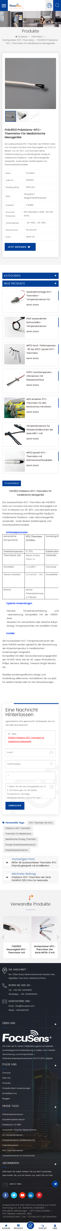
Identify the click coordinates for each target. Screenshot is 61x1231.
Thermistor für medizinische (18, 833)
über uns (6, 1078)
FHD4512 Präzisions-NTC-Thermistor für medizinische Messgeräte (26, 739)
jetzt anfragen (17, 247)
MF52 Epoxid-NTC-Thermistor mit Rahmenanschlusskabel (39, 456)
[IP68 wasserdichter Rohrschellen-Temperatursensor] (14, 327)
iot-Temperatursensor (12, 1135)
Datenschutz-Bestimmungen (42, 1216)
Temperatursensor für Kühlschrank (18, 1155)
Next (58, 937)
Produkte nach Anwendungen (16, 1088)
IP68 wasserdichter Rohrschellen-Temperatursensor (36, 322)
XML (24, 1216)
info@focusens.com (24, 1006)
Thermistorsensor (10, 1145)
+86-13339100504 (28, 994)
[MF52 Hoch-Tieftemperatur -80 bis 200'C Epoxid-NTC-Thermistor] (14, 354)
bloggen (6, 1098)
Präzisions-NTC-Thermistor (17, 828)
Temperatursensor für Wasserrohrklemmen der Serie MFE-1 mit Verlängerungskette (39, 429)
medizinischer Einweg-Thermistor (20, 839)
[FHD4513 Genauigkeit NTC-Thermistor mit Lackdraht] (16, 929)
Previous (3, 937)
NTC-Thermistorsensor (12, 1150)
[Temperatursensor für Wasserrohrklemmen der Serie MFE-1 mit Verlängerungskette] (14, 434)
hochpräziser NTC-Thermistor (18, 40)
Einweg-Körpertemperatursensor (20, 844)
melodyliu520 (22, 1010)
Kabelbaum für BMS (11, 1124)
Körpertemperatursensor (16, 850)
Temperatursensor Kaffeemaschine (18, 1140)
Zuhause (23, 36)
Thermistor (37, 36)
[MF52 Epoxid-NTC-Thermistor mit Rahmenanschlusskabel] (14, 461)
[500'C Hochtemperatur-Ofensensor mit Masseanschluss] (14, 381)
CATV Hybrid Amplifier (40, 1210)
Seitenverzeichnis (11, 1216)
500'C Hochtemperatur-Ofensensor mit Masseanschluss (39, 376)
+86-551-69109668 (22, 990)
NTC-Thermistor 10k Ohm (41, 822)
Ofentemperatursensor (12, 1114)
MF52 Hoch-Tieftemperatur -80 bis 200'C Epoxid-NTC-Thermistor (41, 349)
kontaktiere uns (9, 1093)
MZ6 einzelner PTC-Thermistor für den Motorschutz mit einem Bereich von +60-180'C (38, 403)
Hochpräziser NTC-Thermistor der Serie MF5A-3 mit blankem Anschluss (44, 949)
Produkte (6, 1083)
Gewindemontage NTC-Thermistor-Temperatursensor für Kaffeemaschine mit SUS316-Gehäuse (39, 295)
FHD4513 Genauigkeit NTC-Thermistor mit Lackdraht (16, 949)
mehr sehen (32, 304)
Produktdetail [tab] (12, 483)
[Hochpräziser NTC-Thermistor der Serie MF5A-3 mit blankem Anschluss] (44, 929)
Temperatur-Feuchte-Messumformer (19, 1129)
